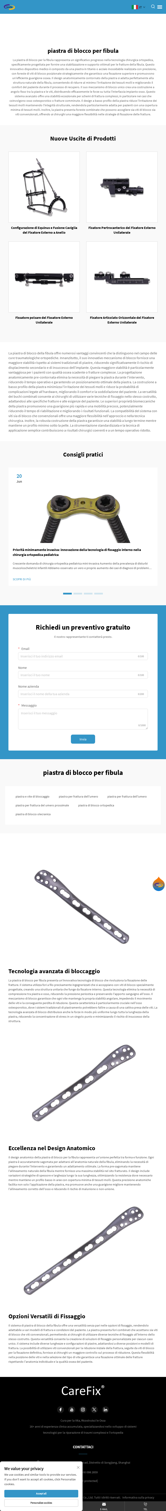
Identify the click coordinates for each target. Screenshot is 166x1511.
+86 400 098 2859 (87, 1472)
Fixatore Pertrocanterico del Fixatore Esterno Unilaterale (122, 230)
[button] (67, 593)
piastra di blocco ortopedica (96, 805)
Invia (83, 739)
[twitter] (94, 1409)
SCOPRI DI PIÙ (22, 579)
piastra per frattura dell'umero (78, 796)
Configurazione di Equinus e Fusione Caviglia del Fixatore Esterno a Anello (44, 230)
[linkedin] (105, 1409)
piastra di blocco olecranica (33, 814)
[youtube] (71, 1409)
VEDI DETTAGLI (44, 187)
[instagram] (83, 1409)
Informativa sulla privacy (138, 1497)
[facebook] (60, 1409)
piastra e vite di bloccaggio (32, 796)
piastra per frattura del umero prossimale (42, 805)
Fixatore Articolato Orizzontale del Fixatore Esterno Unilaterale (122, 319)
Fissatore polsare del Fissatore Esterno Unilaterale (44, 319)
